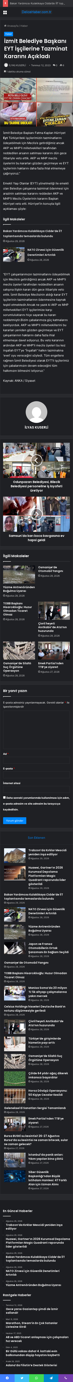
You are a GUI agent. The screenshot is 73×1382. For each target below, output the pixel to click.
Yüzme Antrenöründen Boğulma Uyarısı (19, 589)
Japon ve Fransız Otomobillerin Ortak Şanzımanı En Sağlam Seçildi (48, 948)
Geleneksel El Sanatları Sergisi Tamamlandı (35, 1108)
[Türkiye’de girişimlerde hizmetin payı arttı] (15, 1044)
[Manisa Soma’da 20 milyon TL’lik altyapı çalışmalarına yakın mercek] (15, 993)
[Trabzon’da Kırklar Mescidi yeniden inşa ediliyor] (15, 855)
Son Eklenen (36, 838)
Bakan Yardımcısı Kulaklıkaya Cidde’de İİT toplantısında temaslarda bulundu (33, 897)
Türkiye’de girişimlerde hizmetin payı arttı (44, 1041)
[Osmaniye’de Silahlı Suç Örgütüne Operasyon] (19, 651)
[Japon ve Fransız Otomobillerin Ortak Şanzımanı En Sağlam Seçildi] (15, 948)
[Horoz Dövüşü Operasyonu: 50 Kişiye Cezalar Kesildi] (15, 1096)
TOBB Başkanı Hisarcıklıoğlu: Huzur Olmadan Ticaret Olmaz (17, 608)
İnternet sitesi (11, 783)
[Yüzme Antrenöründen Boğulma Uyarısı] (19, 574)
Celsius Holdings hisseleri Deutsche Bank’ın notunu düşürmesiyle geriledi (34, 1009)
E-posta (9, 768)
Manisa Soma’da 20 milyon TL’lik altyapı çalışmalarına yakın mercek (47, 992)
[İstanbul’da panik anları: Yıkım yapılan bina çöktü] (15, 1160)
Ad (6, 753)
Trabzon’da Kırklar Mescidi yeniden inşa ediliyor (47, 852)
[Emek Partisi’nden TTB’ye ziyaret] (54, 651)
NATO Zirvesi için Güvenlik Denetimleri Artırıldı (46, 911)
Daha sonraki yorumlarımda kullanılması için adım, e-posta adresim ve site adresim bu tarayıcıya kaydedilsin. (36, 803)
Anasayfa (12, 25)
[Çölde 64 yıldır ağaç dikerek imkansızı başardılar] (15, 1078)
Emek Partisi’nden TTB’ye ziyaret (50, 665)
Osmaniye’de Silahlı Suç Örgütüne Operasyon (17, 667)
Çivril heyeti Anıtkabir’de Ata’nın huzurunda (52, 627)
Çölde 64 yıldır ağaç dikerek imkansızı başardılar (48, 1075)
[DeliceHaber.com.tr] (36, 12)
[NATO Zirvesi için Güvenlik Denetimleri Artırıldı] (14, 254)
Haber (24, 25)
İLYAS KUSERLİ (17, 65)
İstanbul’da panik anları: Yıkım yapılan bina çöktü (45, 1157)
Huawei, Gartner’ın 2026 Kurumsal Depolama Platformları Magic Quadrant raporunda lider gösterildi (47, 876)
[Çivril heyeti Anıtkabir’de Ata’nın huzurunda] (54, 611)
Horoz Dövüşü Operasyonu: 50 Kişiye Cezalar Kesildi (47, 1093)
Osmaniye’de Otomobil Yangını (50, 569)
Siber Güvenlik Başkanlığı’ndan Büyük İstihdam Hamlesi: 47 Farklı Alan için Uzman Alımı (47, 1178)
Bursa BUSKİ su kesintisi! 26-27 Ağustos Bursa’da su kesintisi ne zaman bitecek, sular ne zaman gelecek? (36, 1140)
